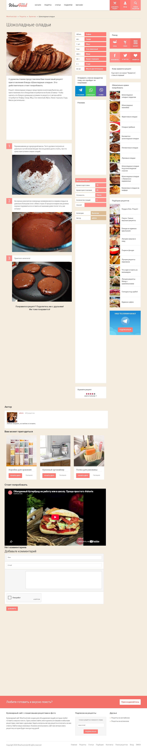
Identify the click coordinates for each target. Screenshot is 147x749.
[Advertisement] (39, 119)
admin (94, 218)
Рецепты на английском (120, 718)
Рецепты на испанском (120, 721)
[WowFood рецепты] (18, 5)
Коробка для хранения (20, 469)
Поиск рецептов (122, 745)
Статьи (91, 745)
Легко (98, 195)
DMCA (138, 745)
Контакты (109, 745)
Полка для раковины (87, 469)
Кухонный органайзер (53, 469)
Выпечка (95, 213)
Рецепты (82, 745)
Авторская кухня (83, 180)
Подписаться (125, 330)
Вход (132, 745)
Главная (74, 745)
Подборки (100, 745)
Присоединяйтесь (130, 702)
